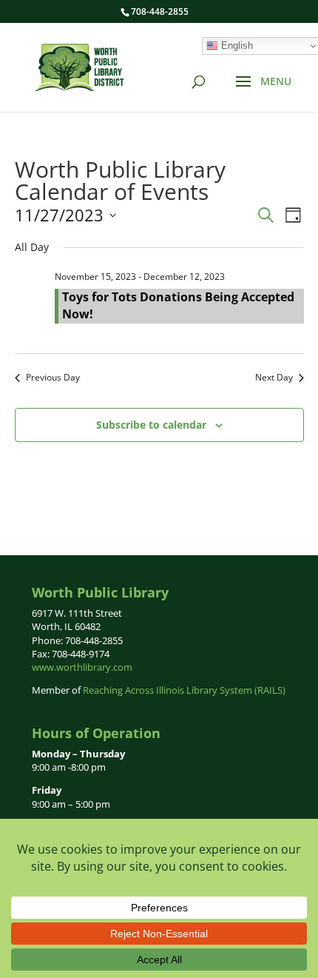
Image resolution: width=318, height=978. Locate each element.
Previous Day (53, 378)
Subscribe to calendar (151, 425)
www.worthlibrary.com (82, 667)
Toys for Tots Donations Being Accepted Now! (178, 305)
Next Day (274, 378)
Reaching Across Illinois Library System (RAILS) (184, 690)
